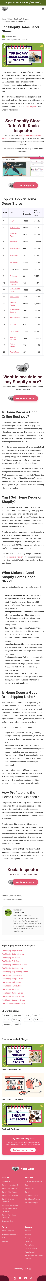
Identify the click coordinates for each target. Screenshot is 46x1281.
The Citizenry (15, 249)
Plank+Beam (14, 352)
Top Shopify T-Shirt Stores (12, 986)
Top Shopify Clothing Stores (13, 954)
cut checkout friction (14, 557)
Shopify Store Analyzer (10, 1195)
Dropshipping (29, 1188)
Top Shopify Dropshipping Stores (15, 972)
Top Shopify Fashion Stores (12, 975)
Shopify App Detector (9, 1188)
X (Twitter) (38, 1020)
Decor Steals (14, 331)
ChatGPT (7, 1016)
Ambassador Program (10, 1234)
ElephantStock (15, 318)
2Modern (13, 242)
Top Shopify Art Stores (11, 989)
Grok (27, 1016)
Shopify (27, 1192)
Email (17, 1024)
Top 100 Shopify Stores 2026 (13, 1003)
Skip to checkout (7, 1221)
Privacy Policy (29, 1245)
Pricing (27, 1238)
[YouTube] (25, 1278)
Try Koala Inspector (25, 185)
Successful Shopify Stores (12, 899)
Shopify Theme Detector (10, 1185)
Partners (5, 1238)
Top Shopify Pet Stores (11, 958)
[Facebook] (15, 1278)
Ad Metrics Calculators (10, 1205)
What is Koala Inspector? (33, 1181)
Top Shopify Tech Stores (11, 961)
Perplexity (17, 1016)
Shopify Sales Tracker (9, 1192)
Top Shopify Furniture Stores (13, 996)
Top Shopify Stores (21, 19)
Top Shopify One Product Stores (14, 965)
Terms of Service (31, 1248)
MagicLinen (14, 255)
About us (28, 1231)
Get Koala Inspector (25, 398)
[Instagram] (20, 1278)
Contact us (28, 1241)
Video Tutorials (30, 1252)
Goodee (13, 325)
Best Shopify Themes (32, 1199)
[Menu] (42, 9)
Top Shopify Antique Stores (12, 979)
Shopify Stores (15, 895)
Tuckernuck (14, 262)
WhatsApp (16, 1020)
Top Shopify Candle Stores (12, 968)
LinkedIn (28, 1020)
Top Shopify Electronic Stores (13, 1000)
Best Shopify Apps (31, 1202)
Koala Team (12, 36)
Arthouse (13, 276)
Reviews (28, 1234)
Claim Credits (35, 3)
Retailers (5, 1241)
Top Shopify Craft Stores (11, 982)
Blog (10, 19)
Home (4, 19)
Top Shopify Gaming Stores (12, 993)
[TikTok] (31, 1278)
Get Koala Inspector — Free (23, 1150)
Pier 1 (12, 221)
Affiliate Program (8, 1231)
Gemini (6, 1020)
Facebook (7, 1024)
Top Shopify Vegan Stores (12, 951)
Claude (35, 1016)
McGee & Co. (15, 228)
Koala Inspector (31, 106)
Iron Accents (14, 297)
